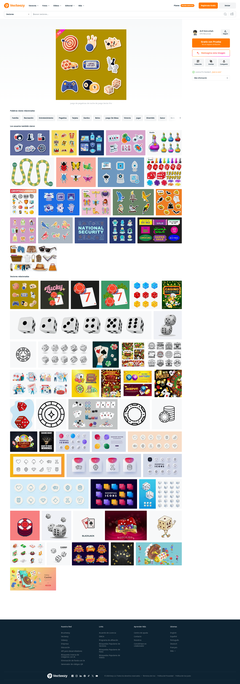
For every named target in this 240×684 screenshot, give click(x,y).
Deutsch (173, 644)
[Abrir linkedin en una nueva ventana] (81, 676)
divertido (150, 118)
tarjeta (75, 118)
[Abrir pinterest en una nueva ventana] (85, 676)
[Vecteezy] (14, 5)
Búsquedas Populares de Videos (109, 656)
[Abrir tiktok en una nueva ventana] (89, 676)
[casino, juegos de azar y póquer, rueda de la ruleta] (168, 383)
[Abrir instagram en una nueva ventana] (77, 676)
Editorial (68, 5)
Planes (177, 5)
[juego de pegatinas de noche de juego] (125, 142)
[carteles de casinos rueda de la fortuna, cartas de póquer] (133, 354)
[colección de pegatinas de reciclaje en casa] (23, 230)
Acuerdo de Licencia (107, 633)
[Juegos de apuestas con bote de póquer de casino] (111, 383)
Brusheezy (65, 633)
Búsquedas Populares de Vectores (109, 645)
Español (173, 636)
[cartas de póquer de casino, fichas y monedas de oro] (172, 295)
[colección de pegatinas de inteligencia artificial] (58, 202)
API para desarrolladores (71, 651)
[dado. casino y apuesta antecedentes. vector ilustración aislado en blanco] (58, 553)
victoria (127, 118)
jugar (138, 118)
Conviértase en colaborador (140, 645)
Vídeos (56, 5)
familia (15, 118)
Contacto (137, 636)
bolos (97, 118)
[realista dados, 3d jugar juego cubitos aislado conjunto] (64, 354)
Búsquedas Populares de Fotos (109, 650)
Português (174, 640)
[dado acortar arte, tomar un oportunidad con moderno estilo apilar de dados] (168, 325)
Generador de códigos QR (72, 664)
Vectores (32, 5)
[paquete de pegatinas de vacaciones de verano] (64, 142)
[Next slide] (178, 118)
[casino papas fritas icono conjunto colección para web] (23, 354)
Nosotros (137, 640)
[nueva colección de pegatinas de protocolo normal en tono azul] (91, 142)
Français (173, 647)
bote (173, 118)
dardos (87, 118)
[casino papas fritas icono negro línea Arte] (135, 414)
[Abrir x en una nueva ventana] (93, 676)
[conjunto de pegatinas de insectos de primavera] (76, 172)
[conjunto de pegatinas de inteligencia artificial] (121, 172)
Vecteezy (64, 636)
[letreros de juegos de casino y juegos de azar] (90, 553)
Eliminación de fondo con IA (73, 660)
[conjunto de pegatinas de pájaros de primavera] (55, 230)
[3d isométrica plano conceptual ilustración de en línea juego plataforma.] (159, 553)
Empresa (65, 644)
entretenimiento (46, 118)
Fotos (44, 5)
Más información (200, 78)
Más (80, 5)
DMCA (101, 636)
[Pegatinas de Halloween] (169, 202)
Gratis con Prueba (211, 43)
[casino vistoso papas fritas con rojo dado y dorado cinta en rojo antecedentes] (126, 525)
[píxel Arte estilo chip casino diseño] (25, 525)
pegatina (63, 118)
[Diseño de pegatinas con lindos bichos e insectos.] (96, 202)
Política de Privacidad (165, 676)
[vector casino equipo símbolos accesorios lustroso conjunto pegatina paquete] (85, 383)
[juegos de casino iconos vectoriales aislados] (164, 354)
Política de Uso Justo (183, 676)
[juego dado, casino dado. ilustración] (146, 295)
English (173, 633)
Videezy (64, 640)
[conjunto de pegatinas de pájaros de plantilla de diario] (133, 202)
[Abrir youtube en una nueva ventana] (97, 676)
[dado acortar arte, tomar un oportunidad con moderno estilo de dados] (56, 525)
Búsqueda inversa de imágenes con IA (70, 655)
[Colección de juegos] (164, 172)
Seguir (225, 34)
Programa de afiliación (108, 640)
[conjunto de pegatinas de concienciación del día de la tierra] (122, 230)
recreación (28, 118)
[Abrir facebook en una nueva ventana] (73, 676)
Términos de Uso (149, 676)
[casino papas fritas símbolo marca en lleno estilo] (51, 414)
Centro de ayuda (141, 633)
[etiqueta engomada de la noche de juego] (30, 142)
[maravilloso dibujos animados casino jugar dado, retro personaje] (165, 525)
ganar (162, 118)
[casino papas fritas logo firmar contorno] (167, 414)
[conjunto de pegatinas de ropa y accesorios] (33, 258)
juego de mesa (112, 118)
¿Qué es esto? (216, 72)
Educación (65, 647)
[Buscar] (225, 14)
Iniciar (227, 5)
